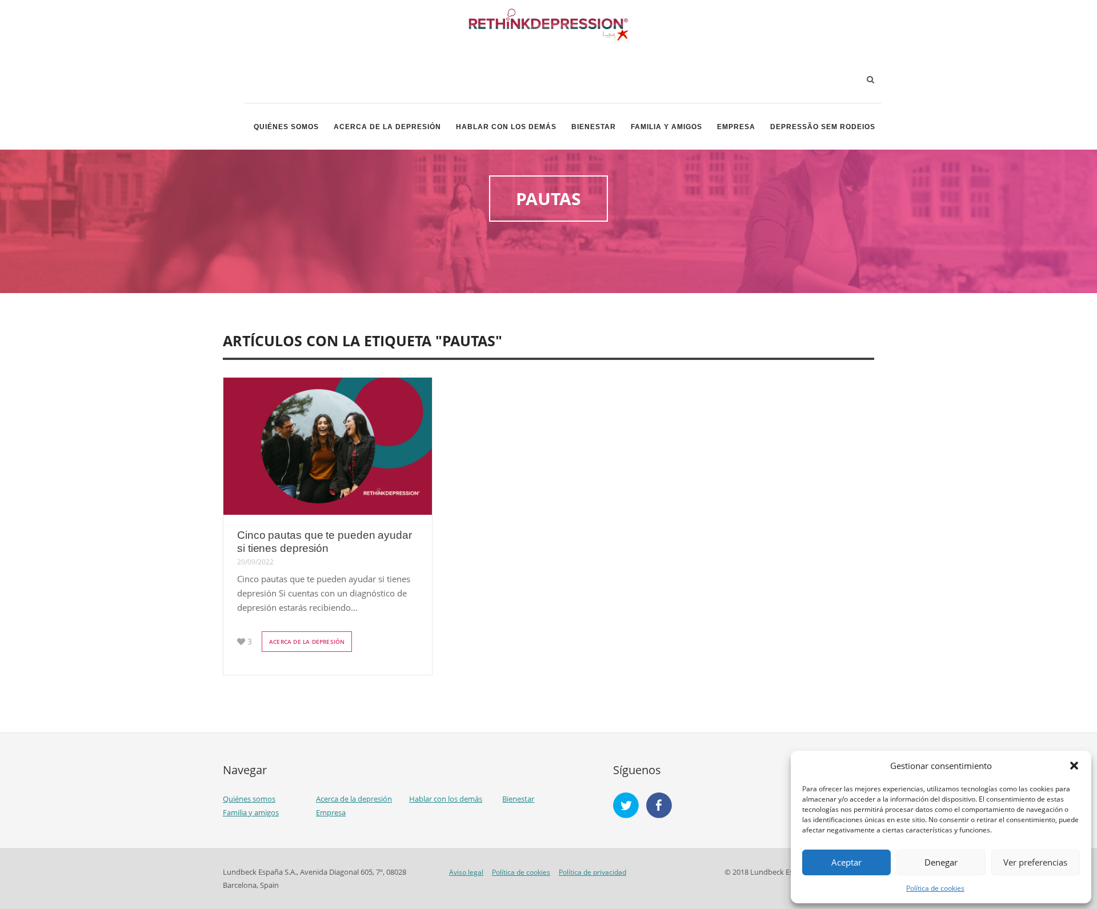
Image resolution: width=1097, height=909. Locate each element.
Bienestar (593, 127)
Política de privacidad (592, 872)
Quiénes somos (286, 127)
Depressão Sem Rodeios (822, 127)
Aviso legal (466, 872)
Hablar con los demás (506, 127)
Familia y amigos (666, 127)
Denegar (941, 862)
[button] (1074, 765)
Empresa (736, 127)
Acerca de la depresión (387, 127)
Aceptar (846, 862)
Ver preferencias (1035, 862)
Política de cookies (935, 888)
